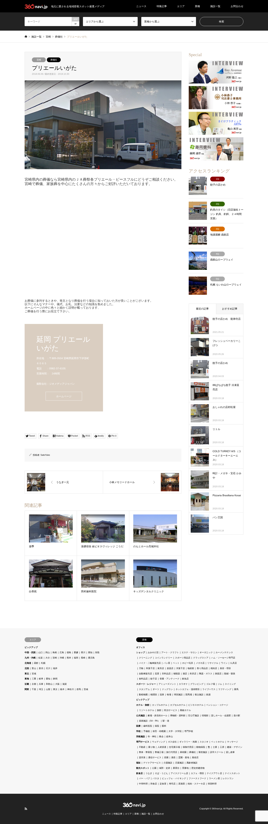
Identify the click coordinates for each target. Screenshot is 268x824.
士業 (215, 747)
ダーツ (156, 689)
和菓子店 (150, 668)
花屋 (157, 673)
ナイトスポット (232, 773)
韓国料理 (212, 783)
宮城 (34, 673)
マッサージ (232, 742)
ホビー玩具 (187, 663)
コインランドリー (163, 657)
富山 (34, 668)
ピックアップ (31, 647)
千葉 (34, 689)
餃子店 (153, 678)
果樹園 (183, 752)
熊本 (69, 657)
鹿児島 (91, 657)
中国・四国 (30, 652)
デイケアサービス (152, 762)
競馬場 (188, 694)
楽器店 (170, 668)
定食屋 (163, 783)
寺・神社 (152, 736)
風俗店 (195, 757)
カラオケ (183, 684)
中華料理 (143, 783)
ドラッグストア (200, 657)
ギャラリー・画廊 (188, 742)
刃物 (141, 668)
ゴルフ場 (210, 684)
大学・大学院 (175, 731)
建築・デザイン (234, 747)
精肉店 (214, 668)
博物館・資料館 (177, 715)
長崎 (83, 657)
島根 (55, 652)
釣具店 (193, 673)
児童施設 (179, 762)
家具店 (161, 668)
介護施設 (168, 762)
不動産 (142, 747)
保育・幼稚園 (159, 731)
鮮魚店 (185, 678)
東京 (55, 689)
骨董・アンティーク (169, 678)
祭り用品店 (202, 668)
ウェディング (158, 742)
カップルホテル (159, 705)
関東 (27, 689)
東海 (27, 678)
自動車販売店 (145, 673)
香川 (83, 652)
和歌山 (49, 684)
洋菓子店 (180, 668)
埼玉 (41, 689)
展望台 (176, 768)
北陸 (27, 668)
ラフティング (224, 689)
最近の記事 (202, 308)
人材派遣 (162, 747)
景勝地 (185, 768)
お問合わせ (237, 6)
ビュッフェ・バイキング (174, 778)
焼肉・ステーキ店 (196, 783)
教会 (161, 736)
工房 (222, 747)
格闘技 (153, 694)
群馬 (79, 689)
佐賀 (40, 657)
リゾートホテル (146, 710)
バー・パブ (144, 778)
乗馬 (236, 689)
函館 (36, 663)
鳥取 (97, 652)
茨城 (86, 689)
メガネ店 (200, 663)
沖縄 (62, 657)
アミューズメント (167, 684)
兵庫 (41, 684)
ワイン (224, 663)
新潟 (41, 668)
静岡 (55, 678)
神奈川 (70, 689)
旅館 (159, 710)
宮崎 (39, 60)
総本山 (169, 736)
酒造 (173, 757)
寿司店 (172, 783)
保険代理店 (188, 747)
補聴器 (176, 673)
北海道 (28, 663)
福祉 (138, 762)
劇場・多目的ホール (157, 715)
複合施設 (199, 694)
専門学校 (188, 731)
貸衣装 (142, 757)
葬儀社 (54, 60)
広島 (62, 652)
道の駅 (237, 715)
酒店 (185, 673)
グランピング (196, 684)
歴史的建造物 (198, 768)
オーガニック (206, 652)
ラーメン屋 (214, 778)
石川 (48, 668)
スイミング (230, 684)
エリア (181, 6)
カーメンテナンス (224, 652)
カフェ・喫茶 (197, 773)
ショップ (140, 652)
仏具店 (233, 663)
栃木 (62, 689)
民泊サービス (170, 710)
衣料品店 (166, 673)
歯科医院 (147, 726)
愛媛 (76, 652)
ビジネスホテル (195, 705)
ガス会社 (172, 742)
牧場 (169, 694)
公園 (154, 768)
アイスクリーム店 (179, 773)
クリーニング (145, 657)
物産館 (191, 668)
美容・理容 (225, 668)
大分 (47, 657)
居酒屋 (181, 783)
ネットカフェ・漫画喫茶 (188, 689)
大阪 (57, 684)
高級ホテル (185, 710)
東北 (27, 673)
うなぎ (148, 773)
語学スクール (216, 752)
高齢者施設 (192, 762)
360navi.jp (217, 809)
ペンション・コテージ (217, 705)
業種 (197, 6)
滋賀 (64, 684)
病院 (157, 726)
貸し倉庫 (230, 752)
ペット (176, 663)
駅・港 (166, 721)
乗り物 (151, 747)
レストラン (228, 778)
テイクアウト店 (214, 773)
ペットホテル (217, 742)
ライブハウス (208, 689)
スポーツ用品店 (182, 657)
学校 (138, 731)
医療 (138, 726)
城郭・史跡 (164, 768)
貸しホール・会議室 (221, 715)
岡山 (47, 652)
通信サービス (154, 757)
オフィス (140, 647)
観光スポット (142, 768)
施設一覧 (215, 6)
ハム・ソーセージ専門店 (223, 657)
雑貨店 (218, 673)
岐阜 (41, 678)
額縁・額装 (229, 673)
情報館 (205, 715)
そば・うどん (161, 773)
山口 (40, 652)
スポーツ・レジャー (146, 684)
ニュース (141, 6)
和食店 (153, 783)
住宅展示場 (174, 747)
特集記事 (162, 6)
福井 (55, 668)
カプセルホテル (177, 705)
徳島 (69, 652)
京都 (34, 684)
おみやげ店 (153, 652)
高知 (90, 652)
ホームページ (63, 396)
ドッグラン (167, 689)
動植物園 (143, 694)
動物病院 (200, 747)
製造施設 (203, 752)
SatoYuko (45, 455)
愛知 (48, 678)
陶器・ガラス (205, 673)
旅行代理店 (171, 752)
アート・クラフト (170, 652)
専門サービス (142, 742)
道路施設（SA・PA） (149, 721)
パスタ (156, 778)
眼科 (164, 726)
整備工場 (159, 752)
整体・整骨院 (145, 752)
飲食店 (139, 773)
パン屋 (167, 663)
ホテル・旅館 (142, 705)
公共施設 (140, 715)
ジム (220, 684)
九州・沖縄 (30, 657)
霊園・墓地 (183, 757)
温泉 (162, 694)
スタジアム (144, 689)
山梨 (48, 689)
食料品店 (143, 678)
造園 (166, 757)
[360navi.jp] (134, 805)
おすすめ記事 (229, 308)
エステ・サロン (189, 652)
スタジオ (204, 742)
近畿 (27, 684)
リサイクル (212, 663)
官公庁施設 (193, 715)
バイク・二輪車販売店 (150, 663)
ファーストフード (197, 778)
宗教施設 (140, 736)
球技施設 (178, 694)
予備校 (146, 731)
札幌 (43, 663)
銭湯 (208, 694)
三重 (34, 678)
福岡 (76, 657)
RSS (26, 808)
